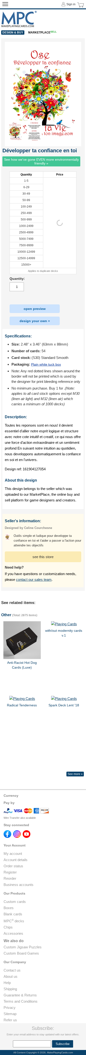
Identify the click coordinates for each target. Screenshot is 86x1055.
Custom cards (15, 902)
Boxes (9, 908)
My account (13, 854)
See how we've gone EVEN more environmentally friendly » (41, 161)
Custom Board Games (21, 953)
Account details (15, 860)
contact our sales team (34, 579)
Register (10, 872)
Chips (8, 927)
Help (7, 983)
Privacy (10, 1008)
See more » (75, 774)
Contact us (12, 970)
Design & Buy (12, 32)
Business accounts (18, 885)
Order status (13, 866)
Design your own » (35, 321)
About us (10, 976)
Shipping (10, 989)
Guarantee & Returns (20, 995)
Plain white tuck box (46, 364)
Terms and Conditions (21, 1001)
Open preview (35, 309)
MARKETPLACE (42, 32)
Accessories (13, 933)
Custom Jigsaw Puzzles (23, 947)
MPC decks (14, 921)
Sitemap (10, 1014)
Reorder (10, 878)
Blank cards (13, 914)
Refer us (10, 1020)
